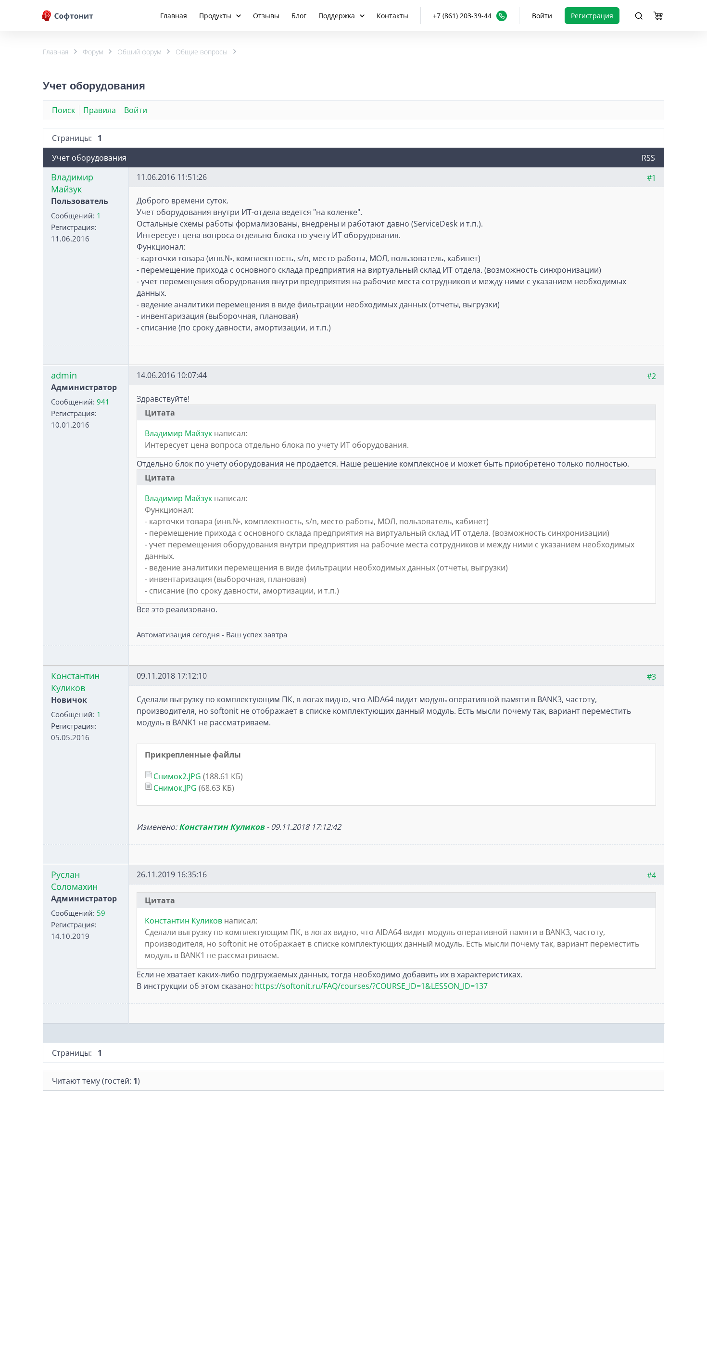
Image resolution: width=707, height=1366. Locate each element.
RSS (648, 157)
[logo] (68, 15)
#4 (651, 875)
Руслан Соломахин (74, 880)
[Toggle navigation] (638, 16)
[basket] (658, 16)
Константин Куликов (75, 682)
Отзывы (266, 15)
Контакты (392, 15)
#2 (651, 376)
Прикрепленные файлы (193, 754)
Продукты (215, 15)
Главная (173, 15)
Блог (298, 15)
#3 (651, 676)
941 (103, 401)
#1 (651, 178)
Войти (542, 15)
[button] (470, 15)
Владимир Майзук (72, 183)
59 (101, 913)
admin (64, 375)
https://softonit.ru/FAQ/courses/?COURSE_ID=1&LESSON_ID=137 (371, 986)
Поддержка (336, 15)
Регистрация (592, 15)
